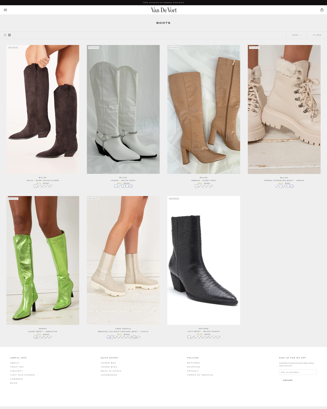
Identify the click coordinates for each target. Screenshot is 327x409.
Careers (16, 379)
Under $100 (109, 367)
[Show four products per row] (9, 35)
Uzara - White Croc (123, 180)
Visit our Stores (22, 375)
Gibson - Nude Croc (203, 180)
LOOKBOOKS (109, 375)
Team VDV (17, 367)
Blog (13, 383)
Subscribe (288, 380)
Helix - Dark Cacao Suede (43, 180)
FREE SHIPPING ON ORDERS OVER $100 (163, 2)
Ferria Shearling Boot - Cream (284, 180)
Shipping (193, 367)
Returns (193, 363)
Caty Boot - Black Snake (204, 331)
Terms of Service (200, 375)
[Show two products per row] (5, 35)
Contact (16, 371)
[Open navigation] (5, 10)
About (14, 363)
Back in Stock (111, 371)
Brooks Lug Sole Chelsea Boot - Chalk (123, 331)
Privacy (193, 371)
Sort (296, 35)
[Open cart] (322, 9)
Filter (317, 35)
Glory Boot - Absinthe (42, 331)
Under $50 (108, 363)
